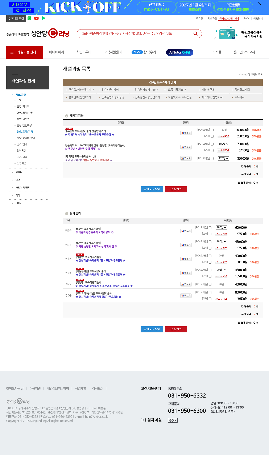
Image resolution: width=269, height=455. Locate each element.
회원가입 (212, 18)
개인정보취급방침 (58, 389)
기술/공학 (21, 94)
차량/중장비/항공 (26, 137)
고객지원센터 (112, 52)
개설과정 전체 (26, 52)
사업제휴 (80, 389)
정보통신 (21, 150)
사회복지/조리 (23, 187)
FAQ (246, 18)
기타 (18, 195)
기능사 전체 (208, 89)
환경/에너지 (23, 106)
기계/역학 (22, 156)
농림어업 (21, 163)
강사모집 (97, 389)
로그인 (199, 18)
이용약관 (35, 389)
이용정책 (258, 18)
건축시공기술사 (110, 89)
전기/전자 (22, 144)
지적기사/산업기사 (212, 97)
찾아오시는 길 (14, 389)
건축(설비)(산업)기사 (81, 89)
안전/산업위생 (24, 125)
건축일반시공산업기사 (147, 97)
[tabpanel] (134, 7)
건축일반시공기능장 (113, 97)
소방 (19, 100)
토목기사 (240, 97)
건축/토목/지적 (25, 131)
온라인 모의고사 (244, 52)
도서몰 (216, 52)
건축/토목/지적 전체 (163, 82)
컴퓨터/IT (21, 172)
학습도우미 (83, 52)
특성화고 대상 (242, 89)
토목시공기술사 (177, 89)
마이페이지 (56, 52)
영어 (18, 180)
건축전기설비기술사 (146, 89)
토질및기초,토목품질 (180, 97)
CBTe (19, 203)
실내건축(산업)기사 (80, 97)
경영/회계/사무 (25, 112)
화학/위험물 (23, 118)
